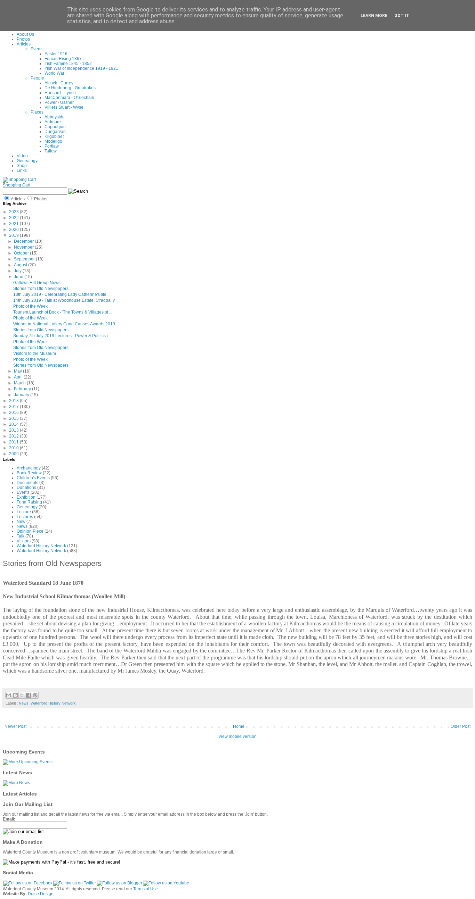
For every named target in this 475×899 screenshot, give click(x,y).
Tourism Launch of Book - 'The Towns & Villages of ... (62, 312)
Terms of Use (145, 888)
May (18, 371)
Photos (23, 39)
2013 (14, 430)
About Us (25, 34)
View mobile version (237, 736)
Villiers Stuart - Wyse (64, 107)
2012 (14, 436)
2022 (14, 217)
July (18, 270)
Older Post (460, 726)
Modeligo (53, 141)
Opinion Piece (30, 531)
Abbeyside (55, 117)
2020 (14, 229)
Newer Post (15, 726)
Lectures (25, 516)
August (21, 265)
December (24, 241)
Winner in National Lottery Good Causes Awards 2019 (64, 324)
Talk (20, 536)
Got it (401, 15)
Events (37, 49)
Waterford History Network (41, 545)
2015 (14, 418)
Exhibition (26, 497)
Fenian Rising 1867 (63, 58)
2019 (14, 235)
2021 (14, 223)
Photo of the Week (30, 306)
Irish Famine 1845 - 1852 (68, 63)
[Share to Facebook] (28, 695)
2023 (14, 211)
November (24, 247)
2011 (14, 442)
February (23, 388)
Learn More (374, 15)
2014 (14, 424)
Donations (26, 487)
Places (37, 112)
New (21, 521)
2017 (14, 406)
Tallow (51, 151)
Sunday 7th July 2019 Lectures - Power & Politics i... (62, 335)
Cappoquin (55, 126)
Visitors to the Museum (34, 353)
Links (22, 170)
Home (238, 726)
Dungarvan (55, 131)
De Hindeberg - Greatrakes (70, 87)
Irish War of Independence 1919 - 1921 (81, 68)
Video (22, 155)
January (22, 394)
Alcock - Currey (59, 83)
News (22, 526)
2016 (14, 412)
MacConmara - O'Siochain (69, 97)
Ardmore (53, 121)
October (22, 253)
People (37, 78)
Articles (24, 44)
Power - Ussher (59, 102)
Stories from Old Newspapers (41, 288)
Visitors (24, 541)
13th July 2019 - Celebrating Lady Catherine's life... (61, 294)
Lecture (24, 511)
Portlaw (52, 146)
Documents (27, 482)
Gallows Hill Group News (37, 282)
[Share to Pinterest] (35, 695)
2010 (14, 448)
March (20, 383)
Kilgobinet (54, 136)
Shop (22, 165)
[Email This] (8, 695)
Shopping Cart (16, 185)
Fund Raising (29, 502)
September (25, 259)
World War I (55, 73)
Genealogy (27, 160)
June (19, 276)
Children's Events (33, 477)
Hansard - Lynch (60, 92)
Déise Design (41, 893)
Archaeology (29, 468)
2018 (14, 400)
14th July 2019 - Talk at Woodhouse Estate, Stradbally (64, 300)
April (19, 377)
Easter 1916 (56, 53)
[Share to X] (21, 695)
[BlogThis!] (15, 695)
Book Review (29, 473)
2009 (14, 453)
